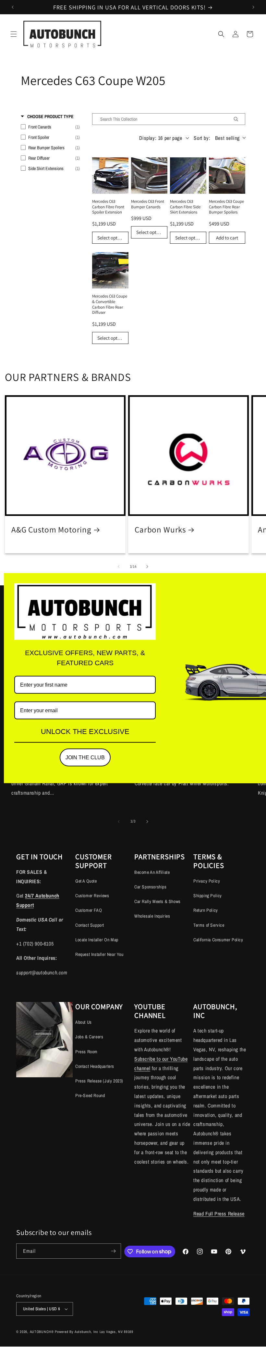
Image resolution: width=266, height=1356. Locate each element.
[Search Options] (238, 119)
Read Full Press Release (219, 1213)
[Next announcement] (253, 7)
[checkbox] (50, 127)
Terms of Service (208, 925)
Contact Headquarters (94, 1066)
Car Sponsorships (150, 887)
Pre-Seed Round (90, 1095)
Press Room (86, 1052)
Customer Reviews (92, 895)
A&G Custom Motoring (51, 530)
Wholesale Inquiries (152, 916)
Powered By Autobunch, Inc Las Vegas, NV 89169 (94, 1331)
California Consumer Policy (218, 940)
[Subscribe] (113, 1251)
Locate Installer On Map (96, 940)
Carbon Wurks (160, 530)
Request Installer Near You (99, 954)
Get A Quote (86, 881)
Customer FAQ (88, 910)
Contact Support (89, 925)
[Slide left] (119, 566)
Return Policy (205, 910)
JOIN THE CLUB (85, 757)
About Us (83, 1022)
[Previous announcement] (13, 7)
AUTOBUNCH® (42, 1331)
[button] (13, 34)
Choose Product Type (50, 116)
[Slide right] (147, 566)
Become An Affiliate (152, 872)
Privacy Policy (206, 881)
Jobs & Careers (89, 1037)
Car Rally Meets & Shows (157, 901)
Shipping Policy (207, 895)
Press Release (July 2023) (99, 1081)
